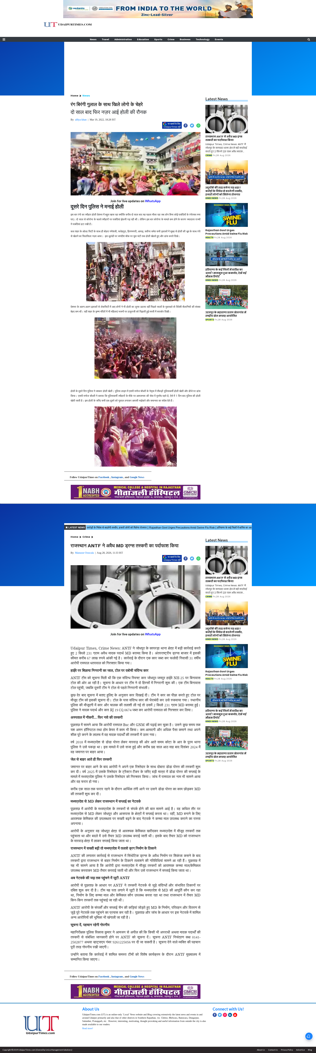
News (93, 39)
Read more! (87, 1028)
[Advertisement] (158, 65)
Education (143, 39)
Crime (171, 39)
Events (219, 39)
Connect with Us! (228, 1009)
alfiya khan (81, 119)
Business (185, 39)
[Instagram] (225, 1015)
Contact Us (273, 1050)
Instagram (117, 477)
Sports (158, 39)
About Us (90, 1009)
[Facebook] (215, 1015)
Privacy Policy (287, 1050)
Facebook (103, 477)
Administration (123, 39)
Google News (137, 477)
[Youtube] (235, 1015)
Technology (203, 39)
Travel (105, 39)
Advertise (300, 1050)
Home (74, 95)
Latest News (216, 98)
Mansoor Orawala (84, 552)
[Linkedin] (230, 1015)
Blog (310, 1050)
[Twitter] (220, 1015)
